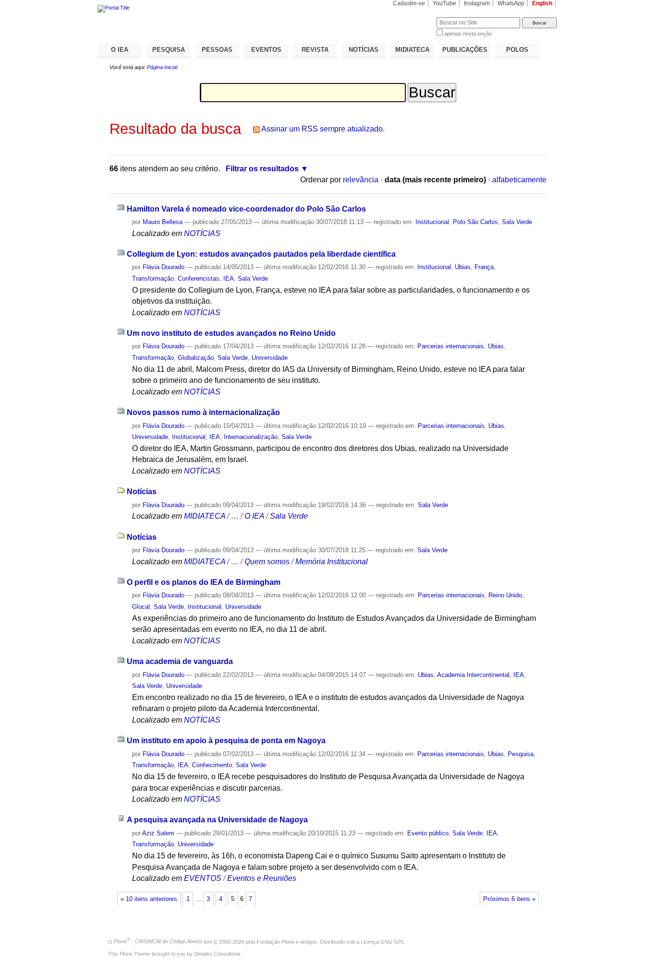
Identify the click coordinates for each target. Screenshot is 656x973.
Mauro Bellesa (162, 221)
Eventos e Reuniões (261, 878)
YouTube (444, 3)
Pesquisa (521, 754)
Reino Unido (505, 595)
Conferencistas (198, 278)
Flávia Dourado (163, 267)
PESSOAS (217, 49)
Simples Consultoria (217, 954)
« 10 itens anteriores (149, 899)
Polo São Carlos (475, 221)
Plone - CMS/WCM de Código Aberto (158, 941)
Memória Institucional (331, 562)
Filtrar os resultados (262, 169)
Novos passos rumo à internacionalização (203, 412)
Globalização (196, 357)
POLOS (517, 49)
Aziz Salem (158, 833)
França (484, 267)
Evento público (428, 833)
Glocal (141, 606)
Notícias (142, 491)
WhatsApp (511, 3)
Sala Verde (517, 221)
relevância (360, 180)
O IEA (119, 49)
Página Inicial (162, 67)
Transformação (153, 278)
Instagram (477, 3)
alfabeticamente (519, 180)
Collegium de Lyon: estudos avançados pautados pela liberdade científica (261, 254)
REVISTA (315, 49)
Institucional (432, 221)
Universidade (270, 357)
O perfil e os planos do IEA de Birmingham (203, 582)
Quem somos (267, 562)
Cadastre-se (409, 3)
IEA (228, 278)
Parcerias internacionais (450, 346)
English (542, 3)
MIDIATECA (412, 49)
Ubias (463, 267)
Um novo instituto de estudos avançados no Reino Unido (231, 333)
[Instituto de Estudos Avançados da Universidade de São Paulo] (212, 8)
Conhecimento (212, 765)
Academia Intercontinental (473, 674)
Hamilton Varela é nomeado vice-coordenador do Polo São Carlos (246, 209)
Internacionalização (251, 436)
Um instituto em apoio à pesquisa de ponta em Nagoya (226, 740)
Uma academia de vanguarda (180, 661)
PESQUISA (168, 49)
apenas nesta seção (468, 33)
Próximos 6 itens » (509, 899)
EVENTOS (266, 49)
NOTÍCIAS (363, 49)
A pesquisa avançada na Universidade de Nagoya (217, 820)
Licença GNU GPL (382, 941)
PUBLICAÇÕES (464, 49)
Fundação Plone (275, 941)
